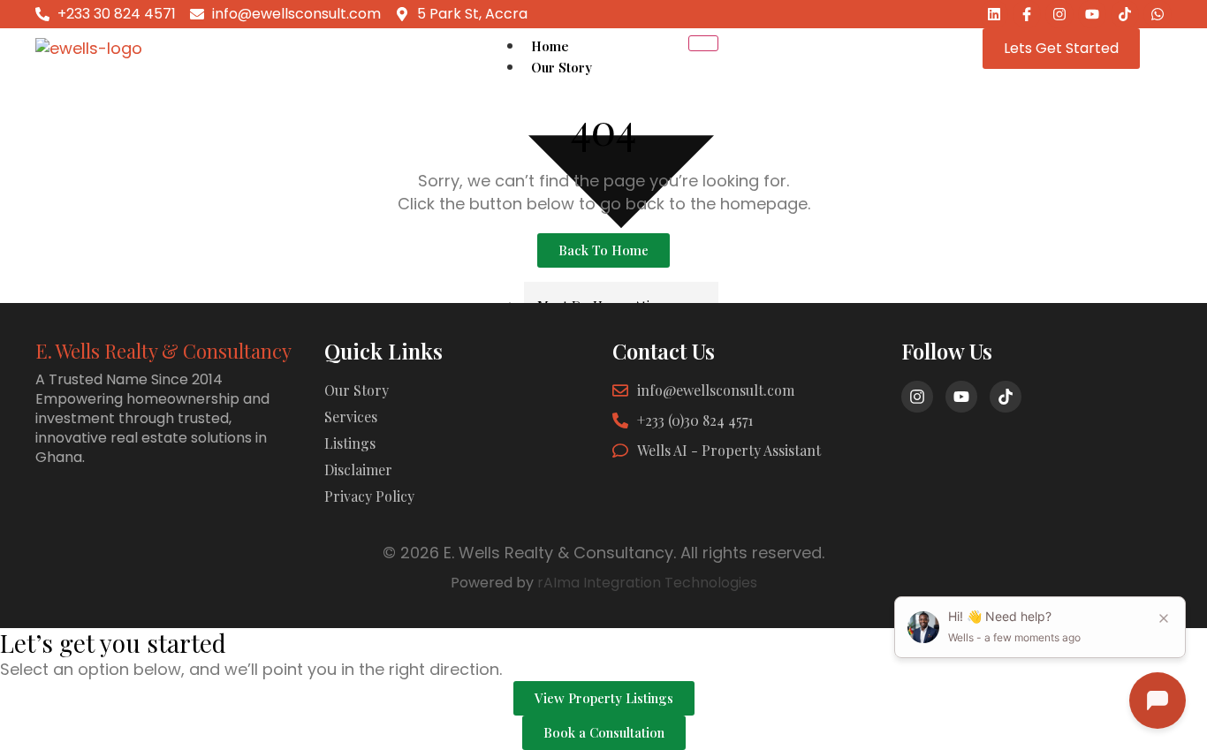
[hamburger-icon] (703, 43)
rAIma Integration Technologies (647, 582)
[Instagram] (1059, 14)
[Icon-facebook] (1027, 14)
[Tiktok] (1125, 14)
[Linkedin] (994, 14)
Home (550, 46)
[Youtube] (1092, 14)
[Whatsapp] (1157, 14)
